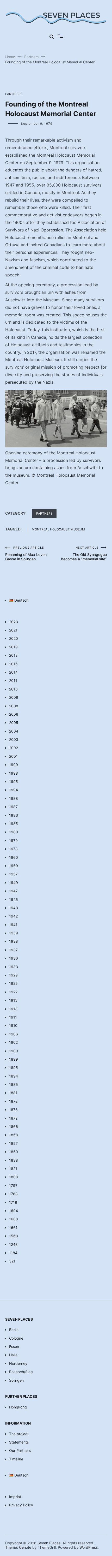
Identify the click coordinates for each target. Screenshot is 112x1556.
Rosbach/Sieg (21, 1371)
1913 (13, 1009)
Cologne (16, 1338)
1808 (13, 1177)
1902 (13, 1042)
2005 (13, 722)
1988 (13, 798)
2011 (13, 680)
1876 (13, 1109)
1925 (13, 983)
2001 (13, 756)
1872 (13, 1118)
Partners (13, 94)
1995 (13, 781)
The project (19, 1434)
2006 (13, 714)
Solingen (16, 1380)
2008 (13, 706)
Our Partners (20, 1450)
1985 (13, 823)
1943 (13, 908)
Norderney (18, 1363)
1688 (13, 1219)
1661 (13, 1227)
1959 (13, 865)
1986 (13, 815)
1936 (13, 958)
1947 (13, 891)
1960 (13, 857)
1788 (13, 1194)
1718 (13, 1202)
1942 (13, 916)
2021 (13, 630)
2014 (13, 672)
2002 (13, 748)
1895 (13, 1067)
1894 (13, 1076)
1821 (13, 1168)
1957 (13, 874)
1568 (13, 1236)
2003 (13, 739)
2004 (13, 731)
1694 (13, 1210)
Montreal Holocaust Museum (58, 529)
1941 (13, 924)
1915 (13, 1000)
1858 (13, 1135)
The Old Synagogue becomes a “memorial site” (84, 553)
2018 (13, 655)
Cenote (25, 1547)
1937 (13, 950)
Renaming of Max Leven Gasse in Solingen (26, 553)
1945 (13, 899)
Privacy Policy (21, 1505)
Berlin (13, 1329)
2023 (13, 622)
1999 (13, 764)
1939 (13, 933)
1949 (13, 882)
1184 (13, 1253)
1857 (13, 1143)
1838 (13, 1160)
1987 (13, 806)
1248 (13, 1244)
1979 (13, 840)
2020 (13, 638)
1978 (13, 849)
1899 (13, 1059)
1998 (13, 773)
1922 (13, 992)
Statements (19, 1442)
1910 (13, 1025)
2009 (13, 697)
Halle (13, 1355)
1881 (13, 1092)
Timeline (16, 1459)
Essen (14, 1346)
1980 (13, 832)
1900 (13, 1051)
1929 (13, 975)
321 (12, 1261)
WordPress (88, 1547)
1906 (13, 1034)
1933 (13, 967)
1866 (13, 1126)
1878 (13, 1101)
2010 (13, 689)
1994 (13, 790)
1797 (13, 1185)
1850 (13, 1151)
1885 (13, 1084)
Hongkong (18, 1407)
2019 (13, 647)
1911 (13, 1017)
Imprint (15, 1496)
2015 (13, 664)
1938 (13, 941)
